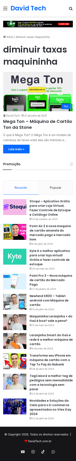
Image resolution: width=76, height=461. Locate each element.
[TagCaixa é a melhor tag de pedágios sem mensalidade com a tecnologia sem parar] (14, 382)
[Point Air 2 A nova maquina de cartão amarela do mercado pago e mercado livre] (14, 232)
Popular (55, 188)
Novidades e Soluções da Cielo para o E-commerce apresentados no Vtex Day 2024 (50, 407)
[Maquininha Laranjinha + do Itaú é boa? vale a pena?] (14, 322)
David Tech (13, 115)
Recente (21, 188)
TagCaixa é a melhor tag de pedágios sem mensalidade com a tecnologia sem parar (51, 382)
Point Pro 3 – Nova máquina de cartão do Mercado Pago (51, 280)
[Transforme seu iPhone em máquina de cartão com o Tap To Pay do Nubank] (14, 361)
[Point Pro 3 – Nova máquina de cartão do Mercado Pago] (14, 281)
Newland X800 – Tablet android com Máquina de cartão (49, 300)
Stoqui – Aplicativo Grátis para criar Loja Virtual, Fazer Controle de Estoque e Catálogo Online (50, 208)
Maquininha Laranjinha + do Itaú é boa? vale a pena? (51, 318)
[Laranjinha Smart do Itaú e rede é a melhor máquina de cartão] (14, 341)
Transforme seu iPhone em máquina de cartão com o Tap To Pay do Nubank (50, 360)
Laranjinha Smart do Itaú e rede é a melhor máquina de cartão (51, 339)
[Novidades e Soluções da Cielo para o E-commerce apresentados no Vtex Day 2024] (14, 406)
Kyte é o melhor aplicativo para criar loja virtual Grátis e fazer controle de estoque (50, 257)
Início (9, 37)
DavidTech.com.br (40, 441)
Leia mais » (16, 149)
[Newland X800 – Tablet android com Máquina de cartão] (14, 302)
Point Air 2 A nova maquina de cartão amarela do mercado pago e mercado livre (50, 233)
